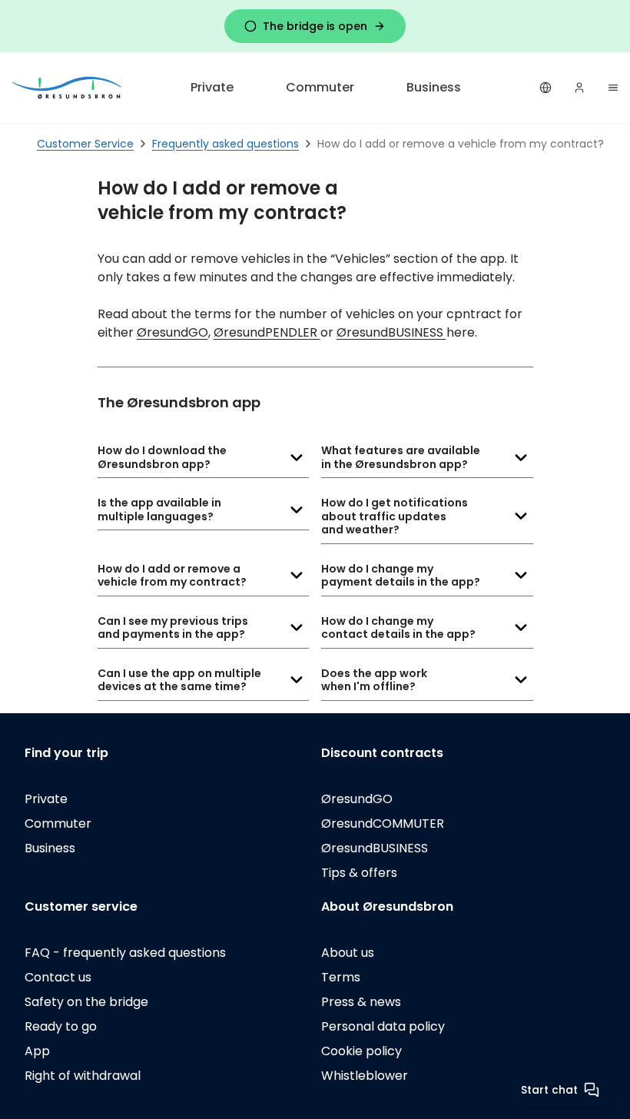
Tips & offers (359, 873)
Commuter (320, 87)
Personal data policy (383, 1026)
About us (347, 952)
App (37, 1051)
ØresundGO (172, 332)
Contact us (58, 977)
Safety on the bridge (86, 1002)
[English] (545, 88)
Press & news (361, 1002)
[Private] (67, 87)
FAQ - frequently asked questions (125, 952)
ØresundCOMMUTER (382, 823)
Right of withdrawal (83, 1075)
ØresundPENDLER (267, 332)
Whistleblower (364, 1075)
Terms (340, 977)
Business (433, 87)
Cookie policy (361, 1051)
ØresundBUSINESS (391, 332)
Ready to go (61, 1026)
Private (212, 87)
